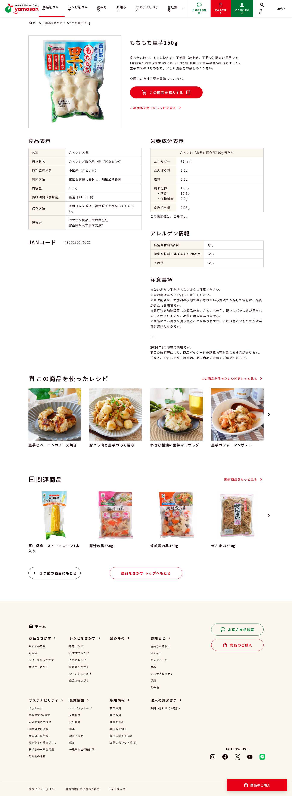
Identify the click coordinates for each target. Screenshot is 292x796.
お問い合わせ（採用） (124, 742)
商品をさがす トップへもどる (146, 573)
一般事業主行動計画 (82, 749)
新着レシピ (76, 646)
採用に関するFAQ (121, 735)
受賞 (72, 742)
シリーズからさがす (41, 660)
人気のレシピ (77, 660)
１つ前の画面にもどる (58, 573)
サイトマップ (116, 789)
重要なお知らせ (160, 646)
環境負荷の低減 (38, 729)
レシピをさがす (78, 8)
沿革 (72, 729)
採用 (153, 680)
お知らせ (121, 8)
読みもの (102, 8)
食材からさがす (38, 666)
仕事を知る (117, 722)
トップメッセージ (80, 708)
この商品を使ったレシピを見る (153, 108)
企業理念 (75, 715)
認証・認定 (76, 735)
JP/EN (281, 8)
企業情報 (76, 700)
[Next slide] (268, 414)
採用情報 (117, 700)
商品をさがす (50, 8)
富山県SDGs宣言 (39, 715)
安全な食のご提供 (40, 722)
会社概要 (75, 722)
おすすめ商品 (37, 646)
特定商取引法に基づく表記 (82, 789)
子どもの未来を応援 (41, 749)
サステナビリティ (147, 8)
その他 (154, 687)
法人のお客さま (242, 11)
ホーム (37, 23)
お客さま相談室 (199, 11)
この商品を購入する (166, 92)
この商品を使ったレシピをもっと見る (229, 378)
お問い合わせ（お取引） (165, 708)
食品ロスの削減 (38, 735)
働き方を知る (118, 729)
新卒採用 (115, 708)
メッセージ (36, 708)
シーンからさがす (80, 673)
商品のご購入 (221, 11)
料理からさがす (79, 666)
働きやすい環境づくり (43, 742)
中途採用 (115, 715)
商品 (153, 666)
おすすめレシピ (79, 653)
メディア (156, 653)
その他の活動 (37, 756)
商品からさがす (79, 680)
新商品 (33, 653)
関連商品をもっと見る (240, 479)
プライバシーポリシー (43, 789)
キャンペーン (158, 660)
